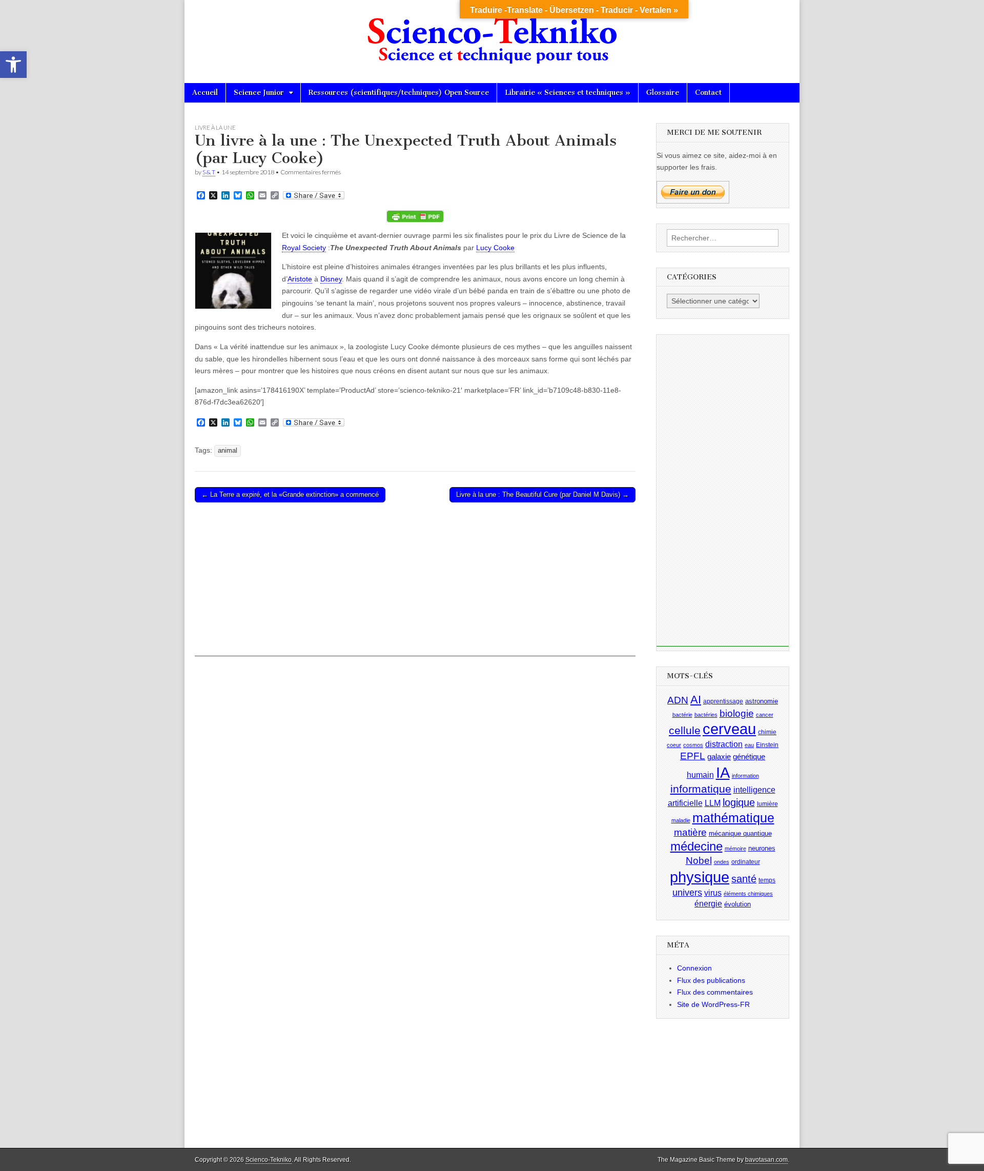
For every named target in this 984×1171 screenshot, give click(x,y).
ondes (721, 862)
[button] (13, 64)
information (745, 776)
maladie (680, 820)
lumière (767, 803)
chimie (767, 732)
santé (743, 878)
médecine (696, 846)
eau (749, 745)
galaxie (719, 757)
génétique (749, 757)
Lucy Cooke (495, 248)
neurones (761, 848)
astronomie (761, 701)
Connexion (694, 968)
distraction (724, 744)
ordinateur (745, 861)
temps (766, 880)
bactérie (682, 715)
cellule (685, 730)
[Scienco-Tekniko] (491, 34)
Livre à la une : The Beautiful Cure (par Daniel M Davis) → (542, 494)
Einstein (767, 745)
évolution (737, 904)
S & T (208, 172)
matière (690, 831)
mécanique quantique (740, 833)
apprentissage (723, 701)
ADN (677, 700)
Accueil (205, 92)
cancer (764, 715)
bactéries (705, 715)
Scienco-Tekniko (268, 1159)
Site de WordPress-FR (713, 1004)
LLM (713, 803)
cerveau (729, 729)
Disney (331, 279)
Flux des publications (711, 980)
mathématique (733, 818)
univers (687, 892)
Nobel (699, 860)
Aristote (300, 279)
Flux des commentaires (715, 992)
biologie (737, 713)
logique (739, 802)
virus (713, 893)
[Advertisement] (415, 584)
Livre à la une (215, 127)
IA (723, 772)
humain (700, 775)
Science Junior (259, 92)
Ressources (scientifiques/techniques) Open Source (399, 92)
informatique (700, 789)
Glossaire (662, 92)
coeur (674, 745)
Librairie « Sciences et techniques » (567, 92)
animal (227, 450)
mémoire (735, 848)
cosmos (693, 745)
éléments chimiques (748, 894)
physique (699, 877)
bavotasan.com (766, 1159)
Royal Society (304, 248)
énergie (708, 903)
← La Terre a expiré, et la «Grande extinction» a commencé (290, 494)
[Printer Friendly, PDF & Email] (415, 216)
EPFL (692, 756)
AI (695, 699)
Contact (708, 92)
